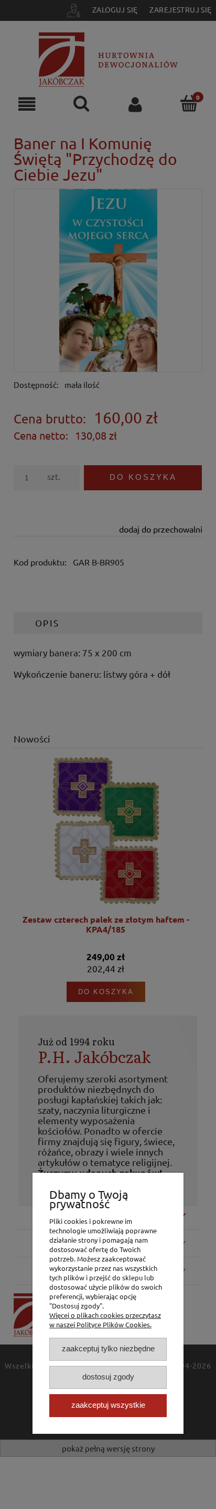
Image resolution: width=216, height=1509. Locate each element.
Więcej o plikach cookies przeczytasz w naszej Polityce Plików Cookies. (105, 1320)
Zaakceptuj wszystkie (108, 1404)
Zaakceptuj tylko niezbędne (108, 1348)
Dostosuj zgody (108, 1376)
